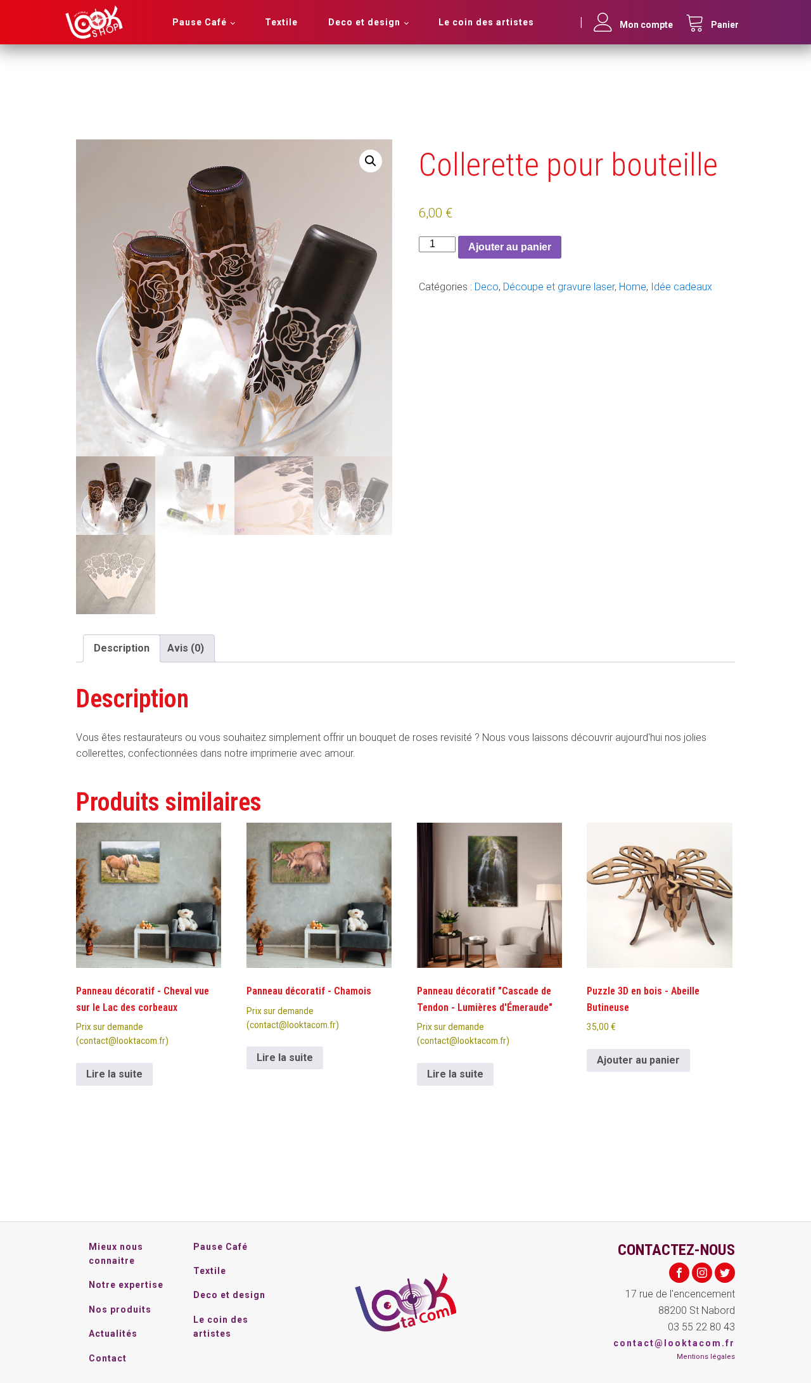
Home (632, 287)
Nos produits (120, 1309)
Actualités (113, 1333)
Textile (281, 22)
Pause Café (199, 22)
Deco (487, 287)
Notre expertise (126, 1285)
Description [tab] (122, 648)
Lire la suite (114, 1074)
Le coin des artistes (486, 22)
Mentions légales (706, 1357)
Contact (108, 1358)
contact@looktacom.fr (674, 1343)
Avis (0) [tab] (185, 648)
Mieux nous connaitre (116, 1254)
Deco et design (364, 22)
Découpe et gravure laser (559, 287)
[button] (370, 161)
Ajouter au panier (509, 246)
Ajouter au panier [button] (638, 1060)
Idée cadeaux (681, 287)
